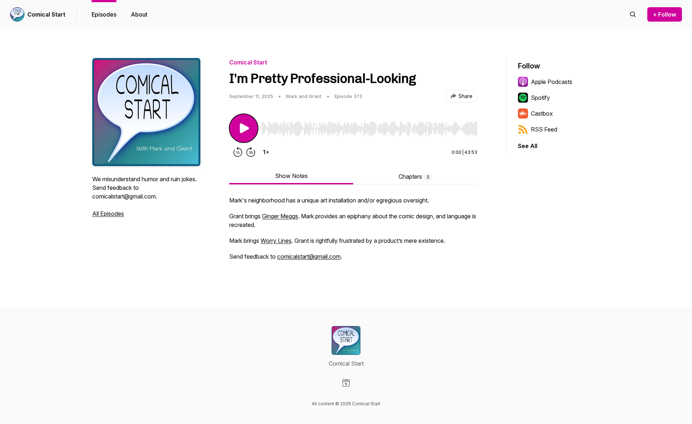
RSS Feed (544, 129)
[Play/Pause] (243, 128)
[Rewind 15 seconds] (238, 152)
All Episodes (108, 213)
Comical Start (46, 14)
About (139, 14)
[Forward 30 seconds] (251, 152)
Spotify (540, 97)
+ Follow (664, 14)
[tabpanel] (353, 232)
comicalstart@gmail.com (309, 256)
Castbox (542, 113)
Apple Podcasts (551, 81)
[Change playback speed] (266, 152)
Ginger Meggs (280, 216)
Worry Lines (276, 240)
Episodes (104, 14)
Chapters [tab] (414, 176)
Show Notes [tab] (291, 175)
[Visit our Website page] (346, 383)
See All (527, 145)
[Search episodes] (633, 14)
